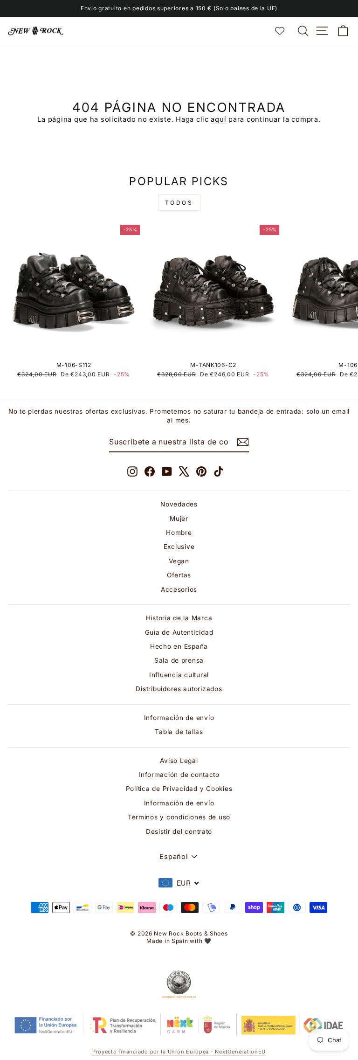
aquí (218, 119)
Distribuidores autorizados (179, 689)
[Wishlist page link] (284, 30)
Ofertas (179, 575)
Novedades (179, 504)
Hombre (179, 532)
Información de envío (179, 717)
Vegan (179, 561)
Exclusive (179, 546)
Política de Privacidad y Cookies (179, 788)
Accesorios (179, 589)
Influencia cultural (179, 675)
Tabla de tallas (179, 731)
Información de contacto (179, 774)
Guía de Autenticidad (179, 632)
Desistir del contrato (179, 831)
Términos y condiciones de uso (179, 817)
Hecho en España (179, 646)
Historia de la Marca (179, 618)
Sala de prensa (179, 660)
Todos (179, 202)
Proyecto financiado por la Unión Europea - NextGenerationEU (179, 1051)
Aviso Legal (179, 760)
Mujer (179, 518)
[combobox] (179, 882)
